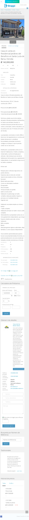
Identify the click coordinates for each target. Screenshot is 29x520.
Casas (17, 10)
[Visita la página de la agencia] (6, 327)
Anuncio (4, 46)
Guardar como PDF (6, 275)
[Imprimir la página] (11, 17)
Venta (13, 10)
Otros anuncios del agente (20, 369)
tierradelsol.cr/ (14, 386)
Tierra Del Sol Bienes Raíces (16, 324)
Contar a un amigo (13, 46)
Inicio (2, 10)
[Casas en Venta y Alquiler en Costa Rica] (10, 5)
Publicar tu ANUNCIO (12, 1)
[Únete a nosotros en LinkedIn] (10, 516)
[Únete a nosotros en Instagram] (4, 516)
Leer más (19, 471)
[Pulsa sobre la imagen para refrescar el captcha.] (12, 418)
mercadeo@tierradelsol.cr (17, 388)
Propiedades (8, 10)
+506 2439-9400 (13, 262)
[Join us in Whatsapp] (13, 516)
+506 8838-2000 (13, 260)
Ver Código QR (4, 271)
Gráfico (11, 483)
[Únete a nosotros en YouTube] (7, 516)
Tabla (4, 483)
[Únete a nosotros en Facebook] (1, 516)
